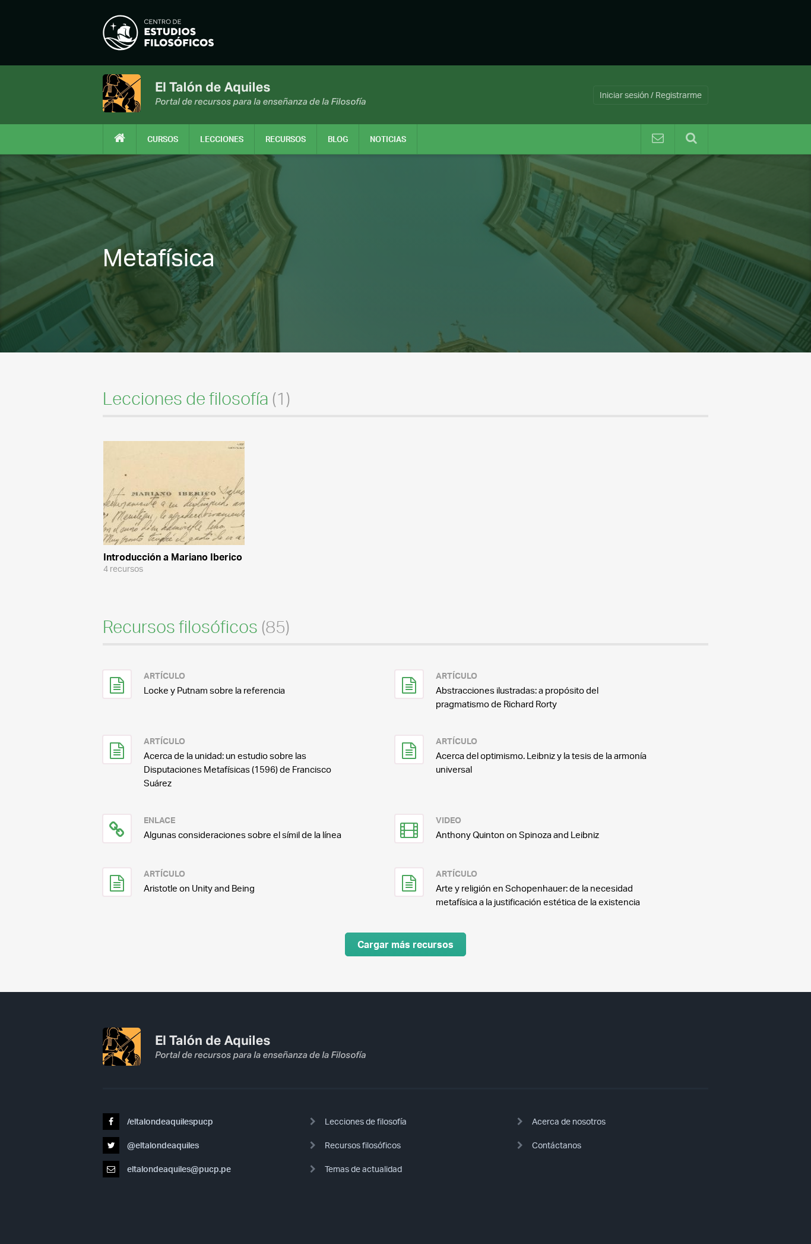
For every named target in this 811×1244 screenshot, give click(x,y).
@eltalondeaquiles (162, 1145)
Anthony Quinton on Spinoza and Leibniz (517, 834)
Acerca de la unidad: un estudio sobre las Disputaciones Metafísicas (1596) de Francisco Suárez (237, 769)
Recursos (285, 139)
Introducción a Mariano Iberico (172, 557)
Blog (338, 139)
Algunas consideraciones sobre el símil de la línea (242, 834)
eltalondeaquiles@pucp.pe (178, 1169)
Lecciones (221, 139)
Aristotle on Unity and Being (199, 888)
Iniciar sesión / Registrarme (651, 95)
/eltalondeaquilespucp (169, 1121)
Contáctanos (556, 1145)
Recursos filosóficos (363, 1145)
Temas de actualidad (363, 1169)
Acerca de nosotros (569, 1121)
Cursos (162, 139)
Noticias (388, 139)
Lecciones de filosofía (366, 1121)
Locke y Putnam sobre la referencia (214, 690)
